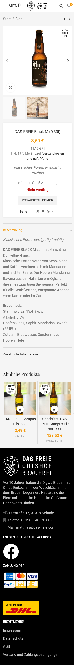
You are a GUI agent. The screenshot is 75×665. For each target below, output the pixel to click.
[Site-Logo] (37, 6)
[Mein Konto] (61, 6)
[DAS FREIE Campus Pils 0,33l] (20, 398)
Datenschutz (13, 638)
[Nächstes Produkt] (69, 18)
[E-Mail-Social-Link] (43, 211)
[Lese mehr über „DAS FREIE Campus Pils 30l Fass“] (54, 409)
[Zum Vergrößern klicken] (10, 87)
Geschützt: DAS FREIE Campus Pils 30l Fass (54, 424)
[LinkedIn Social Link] (53, 211)
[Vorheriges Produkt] (60, 18)
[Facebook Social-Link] (32, 211)
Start (7, 19)
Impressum (12, 630)
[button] (7, 61)
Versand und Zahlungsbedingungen (31, 654)
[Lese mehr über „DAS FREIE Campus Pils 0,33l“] (20, 409)
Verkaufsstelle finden (37, 200)
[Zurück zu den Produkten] (64, 18)
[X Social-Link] (37, 211)
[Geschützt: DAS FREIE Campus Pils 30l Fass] (55, 398)
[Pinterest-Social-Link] (48, 211)
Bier (18, 19)
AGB (6, 646)
